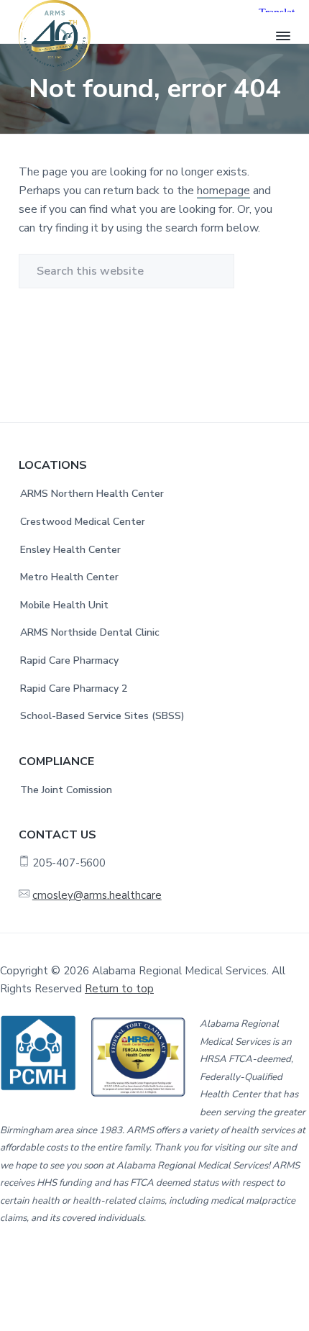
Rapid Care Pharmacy (69, 660)
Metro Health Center (69, 577)
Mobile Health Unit (64, 605)
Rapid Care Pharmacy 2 (73, 688)
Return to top (119, 989)
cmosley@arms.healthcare (97, 895)
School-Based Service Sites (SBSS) (102, 716)
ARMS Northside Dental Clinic (90, 632)
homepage (223, 190)
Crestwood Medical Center (82, 522)
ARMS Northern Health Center (92, 493)
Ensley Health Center (70, 550)
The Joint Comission (66, 790)
